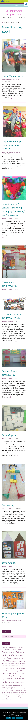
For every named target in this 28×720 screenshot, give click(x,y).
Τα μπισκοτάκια (19, 690)
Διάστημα (18, 663)
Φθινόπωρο (5, 695)
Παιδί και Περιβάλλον (10, 676)
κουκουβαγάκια (6, 699)
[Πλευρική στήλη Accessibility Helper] (26, 4)
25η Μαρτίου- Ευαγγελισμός (10, 647)
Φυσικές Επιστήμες (11, 694)
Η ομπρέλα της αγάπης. (13, 76)
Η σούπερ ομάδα (14, 668)
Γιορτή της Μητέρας (18, 658)
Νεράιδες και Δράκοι (12, 673)
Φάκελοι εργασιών (20, 692)
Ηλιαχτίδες (5, 668)
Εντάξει (9, 717)
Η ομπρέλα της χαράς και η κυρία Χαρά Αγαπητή (12, 145)
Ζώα (22, 666)
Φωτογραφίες (20, 695)
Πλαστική (13, 682)
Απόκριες (8, 658)
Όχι (13, 717)
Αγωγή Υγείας (9, 652)
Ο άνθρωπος (8, 505)
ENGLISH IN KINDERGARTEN (13, 649)
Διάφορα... (23, 663)
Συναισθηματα (9, 435)
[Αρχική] (3, 22)
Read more (19, 717)
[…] (11, 98)
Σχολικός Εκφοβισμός (18, 688)
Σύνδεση (8, 1)
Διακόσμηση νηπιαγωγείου (11, 666)
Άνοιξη (21, 649)
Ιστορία (21, 668)
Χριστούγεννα (12, 697)
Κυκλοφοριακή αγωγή (13, 671)
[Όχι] (26, 714)
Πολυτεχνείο (20, 682)
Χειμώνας (4, 697)
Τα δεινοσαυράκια (8, 690)
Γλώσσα (5, 660)
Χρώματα (21, 697)
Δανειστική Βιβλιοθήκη (13, 661)
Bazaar (6, 649)
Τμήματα (16, 5)
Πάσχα (21, 673)
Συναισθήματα (9, 562)
